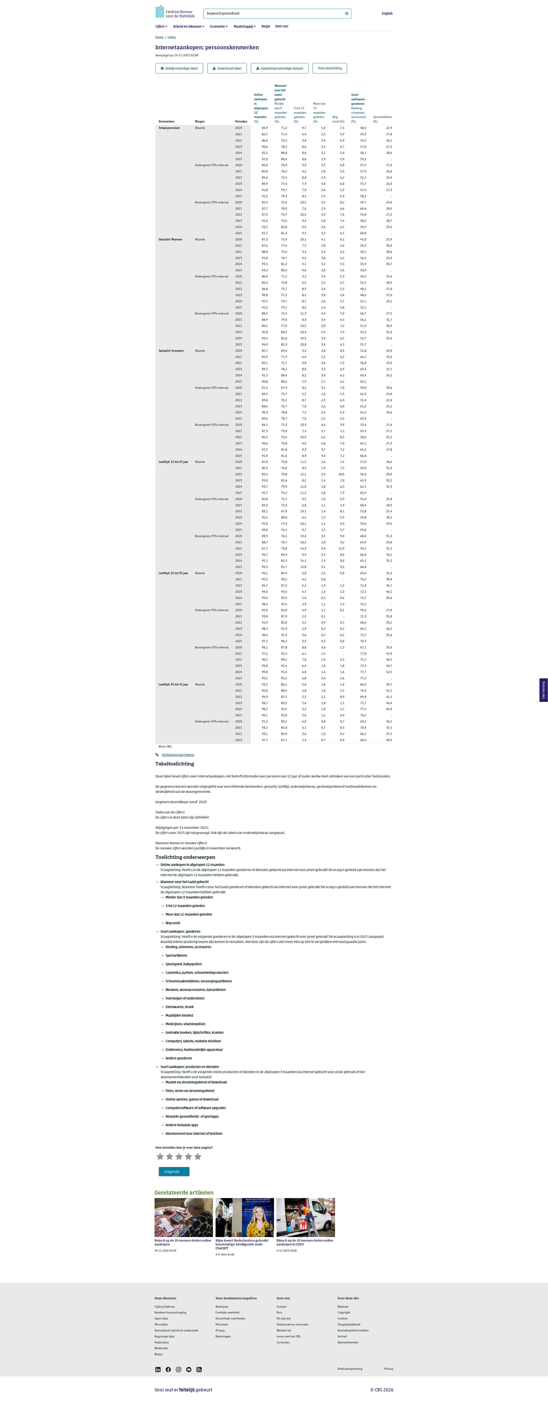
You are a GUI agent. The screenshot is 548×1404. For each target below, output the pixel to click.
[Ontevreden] (169, 1156)
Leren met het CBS (289, 1336)
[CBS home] (175, 10)
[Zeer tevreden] (198, 1156)
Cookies (343, 1318)
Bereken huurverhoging (170, 1312)
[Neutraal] (179, 1156)
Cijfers (159, 26)
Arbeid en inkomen (187, 26)
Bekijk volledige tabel (181, 68)
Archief (342, 1336)
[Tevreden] (188, 1156)
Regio (266, 26)
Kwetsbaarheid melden (353, 1330)
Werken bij (284, 1330)
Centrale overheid (227, 1312)
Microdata (161, 1324)
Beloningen (223, 1336)
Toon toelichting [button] (330, 68)
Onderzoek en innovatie (292, 1324)
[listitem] (158, 1369)
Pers (279, 1312)
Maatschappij (243, 26)
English (387, 13)
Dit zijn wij (284, 1318)
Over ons (281, 26)
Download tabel (229, 68)
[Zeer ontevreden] (160, 1156)
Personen (222, 1324)
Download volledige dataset (282, 68)
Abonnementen (348, 1342)
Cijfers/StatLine (165, 1307)
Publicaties (162, 1342)
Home (159, 37)
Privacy (220, 1330)
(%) (261, 108)
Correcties (283, 1342)
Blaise (158, 1354)
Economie (217, 26)
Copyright (344, 1312)
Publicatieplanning (350, 1369)
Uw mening (543, 690)
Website (343, 1307)
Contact (281, 1307)
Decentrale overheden (230, 1318)
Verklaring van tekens (178, 755)
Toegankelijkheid (349, 1324)
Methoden (161, 1348)
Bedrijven (222, 1307)
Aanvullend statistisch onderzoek (176, 1330)
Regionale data (164, 1336)
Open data (161, 1318)
